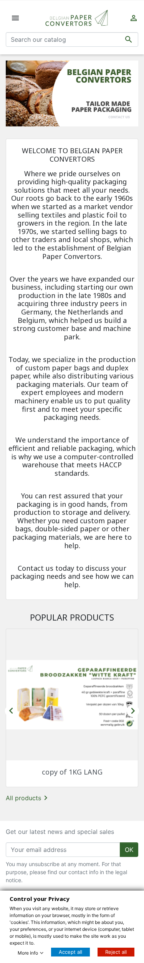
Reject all (116, 952)
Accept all (70, 952)
